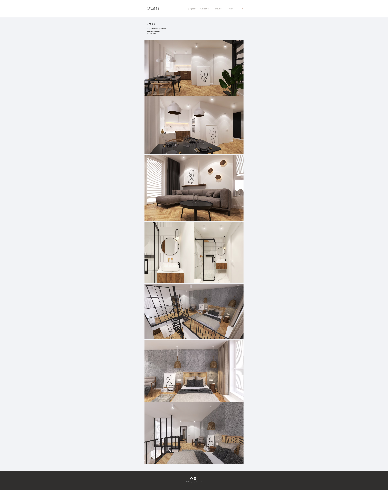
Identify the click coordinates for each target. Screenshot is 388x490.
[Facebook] (191, 478)
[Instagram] (195, 478)
